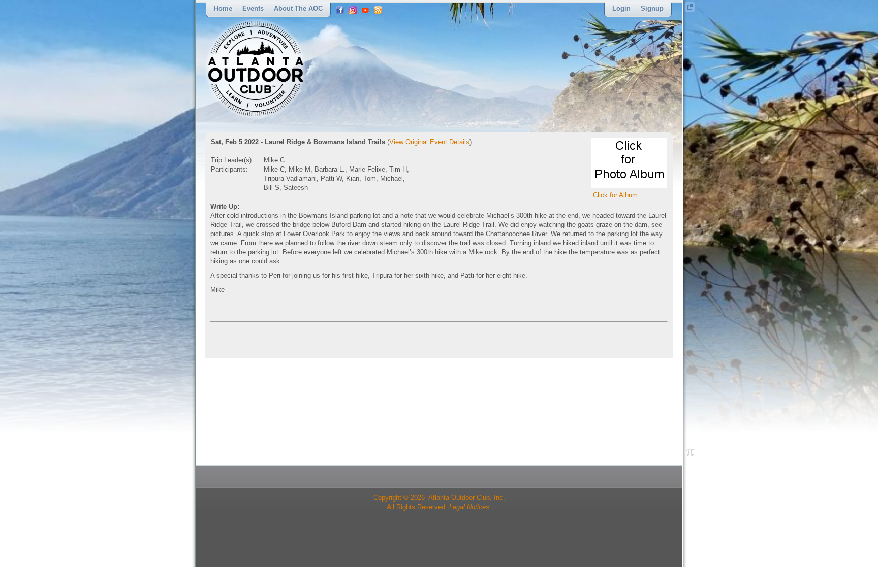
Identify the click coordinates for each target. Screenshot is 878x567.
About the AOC (298, 8)
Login (621, 8)
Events (253, 8)
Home (223, 8)
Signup (652, 8)
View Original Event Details (429, 142)
